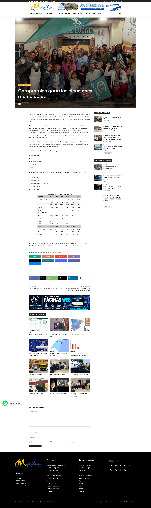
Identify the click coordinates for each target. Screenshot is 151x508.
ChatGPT (35, 256)
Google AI (61, 256)
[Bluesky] (121, 1)
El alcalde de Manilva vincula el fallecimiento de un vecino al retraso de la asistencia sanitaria (112, 137)
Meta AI (35, 263)
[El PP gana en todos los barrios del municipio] (59, 345)
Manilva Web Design (38, 502)
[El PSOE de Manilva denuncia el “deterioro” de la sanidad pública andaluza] (98, 119)
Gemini (74, 256)
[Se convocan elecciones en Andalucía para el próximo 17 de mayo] (59, 324)
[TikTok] (111, 1)
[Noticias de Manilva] (43, 7)
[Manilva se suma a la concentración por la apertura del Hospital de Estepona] (98, 147)
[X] (114, 1)
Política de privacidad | (101, 502)
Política (28, 85)
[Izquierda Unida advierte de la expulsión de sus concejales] (38, 385)
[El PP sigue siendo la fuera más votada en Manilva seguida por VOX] (38, 324)
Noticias (21, 85)
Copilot (74, 260)
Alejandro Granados (29, 104)
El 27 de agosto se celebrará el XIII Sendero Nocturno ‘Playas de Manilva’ (112, 177)
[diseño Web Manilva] (59, 302)
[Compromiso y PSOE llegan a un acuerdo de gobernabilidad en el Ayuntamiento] (80, 385)
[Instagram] (104, 1)
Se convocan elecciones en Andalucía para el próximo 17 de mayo (58, 334)
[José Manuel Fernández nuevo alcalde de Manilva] (59, 366)
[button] (120, 14)
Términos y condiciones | (115, 502)
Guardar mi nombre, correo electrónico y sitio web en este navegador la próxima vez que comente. (59, 442)
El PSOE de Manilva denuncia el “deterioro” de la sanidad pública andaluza (112, 119)
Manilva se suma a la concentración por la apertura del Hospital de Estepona (112, 146)
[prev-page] (30, 400)
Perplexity (48, 260)
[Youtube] (119, 1)
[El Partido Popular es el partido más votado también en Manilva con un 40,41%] (80, 345)
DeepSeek (61, 260)
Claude (48, 256)
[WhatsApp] (116, 1)
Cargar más (107, 153)
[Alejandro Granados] (19, 104)
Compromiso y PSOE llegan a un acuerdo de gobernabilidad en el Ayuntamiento (79, 395)
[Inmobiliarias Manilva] (89, 7)
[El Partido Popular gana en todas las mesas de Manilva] (38, 345)
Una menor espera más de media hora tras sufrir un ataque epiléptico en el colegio (112, 128)
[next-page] (33, 400)
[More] (80, 278)
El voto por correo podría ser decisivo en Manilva (43, 288)
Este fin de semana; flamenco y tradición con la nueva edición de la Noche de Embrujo (112, 186)
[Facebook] (102, 1)
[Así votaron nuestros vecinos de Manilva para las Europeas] (80, 324)
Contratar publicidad (130, 502)
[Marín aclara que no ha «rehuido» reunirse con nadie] (59, 385)
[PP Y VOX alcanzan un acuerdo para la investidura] (80, 366)
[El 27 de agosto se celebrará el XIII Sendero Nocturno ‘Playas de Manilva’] (98, 178)
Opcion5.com (56, 502)
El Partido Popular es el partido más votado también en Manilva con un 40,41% (79, 355)
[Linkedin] (107, 1)
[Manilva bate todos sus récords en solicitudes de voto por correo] (38, 366)
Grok (35, 260)
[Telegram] (109, 1)
